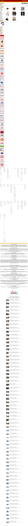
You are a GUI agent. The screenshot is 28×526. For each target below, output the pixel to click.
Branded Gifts (4, 216)
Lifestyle (14, 184)
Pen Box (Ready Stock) (8, 203)
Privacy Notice (1, 28)
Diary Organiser (18, 203)
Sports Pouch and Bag (8, 176)
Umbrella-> (1, 19)
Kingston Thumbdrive (22, 205)
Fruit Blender (18, 172)
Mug (17, 173)
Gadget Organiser (8, 172)
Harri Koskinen (4, 236)
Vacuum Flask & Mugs (18, 177)
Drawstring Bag (8, 171)
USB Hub (21, 180)
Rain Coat (0, 218)
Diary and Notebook (11, 187)
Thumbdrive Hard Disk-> (1, 18)
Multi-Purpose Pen (25, 187)
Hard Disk (21, 204)
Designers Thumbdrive (22, 203)
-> (1, 8)
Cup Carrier (17, 171)
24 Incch (0, 216)
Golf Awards (4, 170)
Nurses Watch (14, 198)
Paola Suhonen (4, 238)
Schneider (4, 226)
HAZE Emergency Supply (1, 186)
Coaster (10, 186)
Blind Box (0, 11)
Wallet (10, 192)
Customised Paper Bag (8, 170)
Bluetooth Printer (21, 171)
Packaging (21, 184)
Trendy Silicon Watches (11, 205)
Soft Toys (14, 196)
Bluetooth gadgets (22, 170)
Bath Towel (0, 180)
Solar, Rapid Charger (1, 205)
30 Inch (0, 217)
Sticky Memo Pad (18, 209)
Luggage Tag (25, 203)
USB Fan (21, 179)
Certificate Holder (11, 185)
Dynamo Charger (1, 203)
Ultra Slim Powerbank (5, 203)
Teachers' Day (25, 172)
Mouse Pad (21, 175)
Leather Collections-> (1, 14)
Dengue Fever (1, 185)
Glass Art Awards (1, 9)
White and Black (11, 212)
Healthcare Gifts (1, 184)
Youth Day (24, 173)
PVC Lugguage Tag (11, 203)
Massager (14, 191)
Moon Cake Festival (25, 171)
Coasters (17, 170)
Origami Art (14, 192)
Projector (21, 176)
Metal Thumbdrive (22, 206)
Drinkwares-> (1, 12)
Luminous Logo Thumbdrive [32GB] (2, 26)
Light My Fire (4, 223)
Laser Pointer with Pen (8, 185)
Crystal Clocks (4, 233)
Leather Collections (11, 184)
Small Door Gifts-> (1, 17)
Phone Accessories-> (1, 16)
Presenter (7, 186)
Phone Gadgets (1, 204)
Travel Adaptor (25, 205)
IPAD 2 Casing (4, 217)
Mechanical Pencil (25, 186)
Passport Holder (11, 191)
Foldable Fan (14, 187)
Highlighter (17, 205)
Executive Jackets (1, 170)
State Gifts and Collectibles (5, 241)
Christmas (24, 170)
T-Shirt (0, 174)
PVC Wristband (11, 204)
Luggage (7, 173)
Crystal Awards (4, 232)
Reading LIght (4, 185)
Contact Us (1, 29)
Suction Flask (18, 176)
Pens (24, 184)
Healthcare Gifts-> (1, 13)
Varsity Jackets (1, 171)
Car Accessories (15, 185)
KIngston (4, 222)
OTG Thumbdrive (21, 207)
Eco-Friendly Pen (25, 185)
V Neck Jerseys (1, 179)
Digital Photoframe (15, 193)
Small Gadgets (11, 211)
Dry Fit (0, 176)
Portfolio (17, 204)
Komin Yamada (4, 237)
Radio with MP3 (21, 177)
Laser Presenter (8, 184)
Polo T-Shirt (0, 175)
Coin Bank (14, 186)
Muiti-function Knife (11, 209)
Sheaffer (4, 227)
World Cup (14, 203)
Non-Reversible (1, 172)
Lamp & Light (4, 184)
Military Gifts (1, 15)
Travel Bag (7, 177)
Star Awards (1, 10)
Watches (14, 197)
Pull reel (10, 210)
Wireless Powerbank (5, 204)
